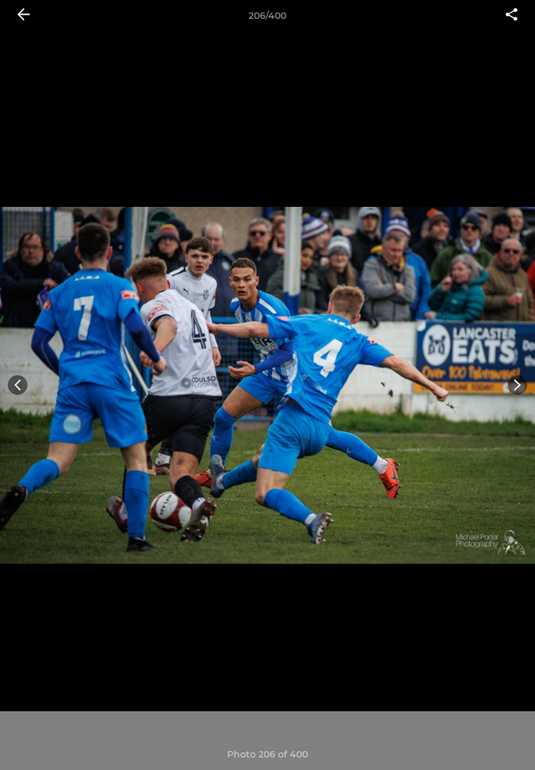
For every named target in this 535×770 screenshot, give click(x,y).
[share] (511, 16)
